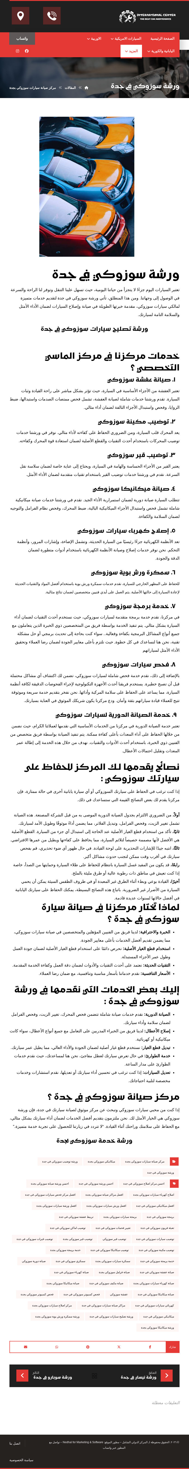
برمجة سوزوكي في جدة (160, 1216)
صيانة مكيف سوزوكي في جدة (106, 1283)
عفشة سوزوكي (119, 1294)
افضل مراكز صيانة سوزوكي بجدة (104, 1194)
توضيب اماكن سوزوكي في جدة (68, 1228)
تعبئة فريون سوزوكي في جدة (157, 1228)
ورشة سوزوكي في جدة (116, 275)
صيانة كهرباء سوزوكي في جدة (71, 1272)
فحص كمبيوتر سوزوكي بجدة (37, 1294)
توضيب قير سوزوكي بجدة (77, 1239)
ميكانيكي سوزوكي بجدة (101, 1161)
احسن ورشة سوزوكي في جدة (96, 1183)
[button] (26, 51)
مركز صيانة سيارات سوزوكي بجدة (144, 1161)
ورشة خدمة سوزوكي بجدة (94, 1141)
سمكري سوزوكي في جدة (70, 1261)
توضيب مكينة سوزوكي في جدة (156, 1250)
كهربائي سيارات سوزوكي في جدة (154, 1305)
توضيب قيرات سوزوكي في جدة (35, 1239)
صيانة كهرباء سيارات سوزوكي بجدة (153, 1283)
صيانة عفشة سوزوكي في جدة (157, 1272)
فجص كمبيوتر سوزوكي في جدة (82, 1294)
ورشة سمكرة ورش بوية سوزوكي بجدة (57, 1316)
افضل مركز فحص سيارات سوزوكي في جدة (50, 1194)
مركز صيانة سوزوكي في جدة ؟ (114, 1097)
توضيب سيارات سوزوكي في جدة (155, 1239)
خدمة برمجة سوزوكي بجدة (65, 1250)
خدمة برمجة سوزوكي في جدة (157, 1261)
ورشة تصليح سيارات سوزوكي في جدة (111, 1316)
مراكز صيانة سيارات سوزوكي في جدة (103, 1305)
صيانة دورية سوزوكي (34, 1261)
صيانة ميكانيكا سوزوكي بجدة (63, 1283)
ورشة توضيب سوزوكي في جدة (60, 1161)
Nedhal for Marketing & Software (82, 1442)
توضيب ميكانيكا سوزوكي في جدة (110, 1250)
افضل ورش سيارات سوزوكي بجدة (106, 1205)
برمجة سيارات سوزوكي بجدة (120, 1216)
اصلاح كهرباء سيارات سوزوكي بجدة (153, 1194)
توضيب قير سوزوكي (114, 1239)
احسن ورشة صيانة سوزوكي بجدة (50, 1183)
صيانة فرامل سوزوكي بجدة (114, 1272)
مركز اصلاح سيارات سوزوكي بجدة (52, 1305)
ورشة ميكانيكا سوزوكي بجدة (157, 1327)
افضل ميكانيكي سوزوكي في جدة (155, 1205)
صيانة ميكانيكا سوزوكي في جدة (156, 1294)
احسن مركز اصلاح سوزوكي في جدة (143, 1183)
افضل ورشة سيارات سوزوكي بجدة (56, 1205)
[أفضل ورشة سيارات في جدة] (148, 16)
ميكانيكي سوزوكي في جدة (158, 1316)
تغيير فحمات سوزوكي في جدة (113, 1228)
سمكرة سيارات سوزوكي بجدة (112, 1261)
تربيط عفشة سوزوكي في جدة (76, 1216)
